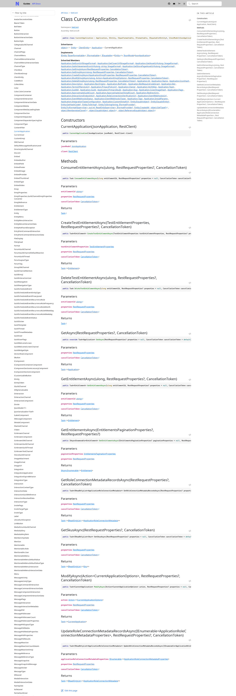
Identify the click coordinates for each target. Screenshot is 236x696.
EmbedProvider (20, 174)
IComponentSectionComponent (27, 372)
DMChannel (19, 142)
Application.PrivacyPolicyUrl (104, 87)
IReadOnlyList (74, 520)
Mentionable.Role (21, 548)
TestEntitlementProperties (101, 246)
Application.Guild (88, 90)
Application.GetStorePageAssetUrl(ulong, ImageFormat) (148, 66)
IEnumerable (115, 659)
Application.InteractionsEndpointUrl (78, 95)
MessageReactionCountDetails (26, 646)
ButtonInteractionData (23, 37)
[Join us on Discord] (174, 3)
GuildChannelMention (23, 271)
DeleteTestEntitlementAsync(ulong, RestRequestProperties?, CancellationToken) (210, 53)
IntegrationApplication (23, 473)
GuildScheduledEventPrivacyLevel (28, 296)
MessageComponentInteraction (27, 592)
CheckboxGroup (20, 73)
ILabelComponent (21, 415)
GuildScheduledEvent (23, 289)
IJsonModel (129, 55)
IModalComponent (22, 422)
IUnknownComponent (23, 437)
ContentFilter (19, 127)
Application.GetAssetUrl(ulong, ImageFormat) (156, 63)
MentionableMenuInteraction (26, 567)
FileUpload (18, 242)
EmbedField (19, 164)
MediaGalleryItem (21, 534)
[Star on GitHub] (169, 3)
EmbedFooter (19, 167)
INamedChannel (21, 426)
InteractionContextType (23, 487)
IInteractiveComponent (23, 401)
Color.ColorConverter (22, 91)
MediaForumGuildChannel (25, 527)
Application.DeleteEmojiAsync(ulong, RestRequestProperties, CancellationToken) (98, 81)
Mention (17, 541)
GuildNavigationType (22, 285)
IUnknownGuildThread (23, 447)
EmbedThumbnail (21, 178)
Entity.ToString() (89, 104)
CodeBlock (18, 81)
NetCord (74, 13)
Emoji (16, 189)
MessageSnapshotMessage (25, 664)
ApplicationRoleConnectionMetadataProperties (146, 659)
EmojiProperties (20, 192)
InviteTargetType (21, 509)
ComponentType (21, 124)
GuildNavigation (21, 282)
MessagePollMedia (22, 628)
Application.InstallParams (156, 98)
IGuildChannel (20, 386)
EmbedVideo (19, 185)
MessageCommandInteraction (26, 585)
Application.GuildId (70, 90)
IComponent (19, 361)
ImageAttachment (21, 458)
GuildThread (19, 329)
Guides (26, 3)
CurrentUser (19, 135)
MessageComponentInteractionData (29, 595)
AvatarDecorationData (23, 19)
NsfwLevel (18, 689)
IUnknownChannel (21, 433)
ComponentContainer (23, 95)
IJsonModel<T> (20, 408)
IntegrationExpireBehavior (25, 476)
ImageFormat (19, 462)
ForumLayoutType (21, 260)
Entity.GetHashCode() (71, 104)
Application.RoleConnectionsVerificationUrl (116, 95)
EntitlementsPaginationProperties (100, 453)
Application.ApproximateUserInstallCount (115, 92)
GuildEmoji (18, 274)
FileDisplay (18, 238)
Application (97, 47)
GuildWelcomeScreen (23, 343)
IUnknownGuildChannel (24, 444)
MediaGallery (19, 530)
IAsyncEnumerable (69, 470)
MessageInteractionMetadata (26, 606)
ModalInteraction (21, 678)
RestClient (73, 151)
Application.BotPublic (117, 84)
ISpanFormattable (76, 55)
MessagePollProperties (23, 635)
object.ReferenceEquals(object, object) (136, 110)
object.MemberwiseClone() (73, 110)
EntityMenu (19, 217)
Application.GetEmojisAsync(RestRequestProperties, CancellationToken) (94, 69)
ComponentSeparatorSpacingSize (28, 120)
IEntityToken (19, 383)
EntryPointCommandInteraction (27, 231)
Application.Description (72, 84)
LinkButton (18, 523)
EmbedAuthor (20, 160)
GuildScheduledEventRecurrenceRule (29, 300)
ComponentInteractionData (25, 102)
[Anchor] (87, 120)
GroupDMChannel (21, 267)
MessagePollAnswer (22, 613)
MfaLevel (18, 675)
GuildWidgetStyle (21, 350)
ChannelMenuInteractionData (26, 62)
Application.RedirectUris (147, 92)
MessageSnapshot (21, 660)
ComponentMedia (21, 106)
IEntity (16, 379)
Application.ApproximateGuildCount (78, 92)
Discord (17, 153)
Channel (17, 48)
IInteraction (19, 393)
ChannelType (19, 66)
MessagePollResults (22, 639)
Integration (18, 469)
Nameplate (18, 686)
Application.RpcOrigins (94, 84)
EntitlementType (21, 209)
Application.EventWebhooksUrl (152, 95)
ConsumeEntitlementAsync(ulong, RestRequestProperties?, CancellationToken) (211, 33)
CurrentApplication (22, 131)
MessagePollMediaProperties (26, 631)
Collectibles (19, 84)
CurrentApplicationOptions (89, 600)
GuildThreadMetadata (23, 332)
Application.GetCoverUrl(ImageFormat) (115, 63)
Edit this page (71, 690)
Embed (17, 156)
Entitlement (19, 206)
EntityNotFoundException (24, 227)
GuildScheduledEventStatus (25, 318)
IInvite (16, 404)
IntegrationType (20, 480)
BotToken (18, 26)
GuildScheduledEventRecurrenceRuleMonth (32, 307)
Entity (16, 213)
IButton (17, 357)
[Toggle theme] (184, 3)
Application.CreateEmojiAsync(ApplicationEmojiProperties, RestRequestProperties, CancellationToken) (108, 75)
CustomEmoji (19, 138)
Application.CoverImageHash (152, 90)
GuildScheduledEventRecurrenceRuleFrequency (34, 303)
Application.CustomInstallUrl (115, 101)
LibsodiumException (22, 520)
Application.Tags (135, 98)
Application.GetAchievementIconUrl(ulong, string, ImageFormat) (91, 66)
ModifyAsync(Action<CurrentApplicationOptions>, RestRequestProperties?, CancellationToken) (211, 101)
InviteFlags (18, 505)
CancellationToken (89, 201)
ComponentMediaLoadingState (27, 109)
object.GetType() (158, 107)
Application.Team (166, 87)
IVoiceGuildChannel (22, 455)
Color (16, 88)
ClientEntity (19, 77)
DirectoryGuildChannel (23, 149)
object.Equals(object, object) (102, 110)
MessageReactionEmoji (23, 649)
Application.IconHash (179, 81)
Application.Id (143, 81)
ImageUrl (18, 465)
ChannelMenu (20, 55)
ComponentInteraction (23, 99)
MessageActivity (20, 577)
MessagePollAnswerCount (25, 617)
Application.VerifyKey (147, 87)
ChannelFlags (19, 52)
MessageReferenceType (24, 657)
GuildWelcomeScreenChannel (26, 347)
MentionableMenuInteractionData (28, 570)
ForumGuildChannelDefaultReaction (29, 253)
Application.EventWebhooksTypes (110, 98)
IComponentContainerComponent (28, 365)
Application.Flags (175, 90)
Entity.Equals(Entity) (160, 101)
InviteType (18, 513)
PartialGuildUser (21, 693)
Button (17, 30)
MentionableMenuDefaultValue (27, 559)
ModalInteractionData (23, 682)
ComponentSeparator (23, 117)
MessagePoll (19, 610)
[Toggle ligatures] (179, 3)
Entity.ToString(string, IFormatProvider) (116, 104)
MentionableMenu (21, 556)
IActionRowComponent (23, 354)
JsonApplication (142, 55)
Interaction (18, 484)
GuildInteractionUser (22, 278)
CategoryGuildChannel (23, 44)
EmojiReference (20, 202)
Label (16, 516)
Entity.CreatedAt (141, 107)
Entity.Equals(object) (140, 101)
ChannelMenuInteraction (24, 59)
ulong (79, 191)
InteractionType (20, 502)
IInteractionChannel (22, 397)
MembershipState (21, 538)
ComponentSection (22, 113)
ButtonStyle (19, 41)
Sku (85, 566)
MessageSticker (20, 668)
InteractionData (20, 491)
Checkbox (18, 70)
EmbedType (19, 182)
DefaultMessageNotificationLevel (27, 145)
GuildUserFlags (20, 339)
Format (17, 246)
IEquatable (107, 55)
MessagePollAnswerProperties (26, 621)
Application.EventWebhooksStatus (77, 98)
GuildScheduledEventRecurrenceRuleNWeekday (34, 310)
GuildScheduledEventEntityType (27, 292)
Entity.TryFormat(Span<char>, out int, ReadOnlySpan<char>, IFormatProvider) (97, 107)
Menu (16, 574)
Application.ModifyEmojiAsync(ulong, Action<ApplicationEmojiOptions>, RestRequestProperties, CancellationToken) (114, 78)
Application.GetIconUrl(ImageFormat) (78, 63)
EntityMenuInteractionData (25, 224)
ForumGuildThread (22, 256)
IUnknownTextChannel (23, 451)
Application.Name (159, 81)
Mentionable (19, 545)
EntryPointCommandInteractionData (29, 235)
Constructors (202, 18)
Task (63, 213)
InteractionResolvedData (24, 498)
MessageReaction (21, 642)
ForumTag (18, 264)
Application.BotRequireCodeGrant (144, 84)
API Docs (36, 3)
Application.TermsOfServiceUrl (75, 87)
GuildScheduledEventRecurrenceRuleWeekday (33, 314)
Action (71, 600)
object (64, 47)
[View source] (190, 20)
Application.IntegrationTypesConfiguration (81, 101)
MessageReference (22, 653)
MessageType (19, 671)
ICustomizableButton (22, 375)
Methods (200, 28)
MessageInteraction (22, 603)
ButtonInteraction (21, 34)
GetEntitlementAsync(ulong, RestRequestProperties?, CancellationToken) (210, 67)
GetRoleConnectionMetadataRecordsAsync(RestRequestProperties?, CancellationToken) (210, 87)
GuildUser (18, 336)
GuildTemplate (20, 325)
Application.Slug (130, 90)
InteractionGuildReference (25, 494)
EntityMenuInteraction (23, 220)
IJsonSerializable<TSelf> (24, 411)
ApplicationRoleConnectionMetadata (101, 520)
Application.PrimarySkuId (109, 90)
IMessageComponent (23, 419)
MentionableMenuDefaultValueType (29, 563)
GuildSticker (19, 321)
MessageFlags (20, 599)
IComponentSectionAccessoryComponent (31, 368)
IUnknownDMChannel (23, 440)
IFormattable (93, 55)
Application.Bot (168, 84)
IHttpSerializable (21, 390)
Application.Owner (127, 87)
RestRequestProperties (83, 196)
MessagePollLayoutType (24, 624)
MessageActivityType (22, 581)
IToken (17, 430)
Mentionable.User (21, 552)
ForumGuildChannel (22, 249)
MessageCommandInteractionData (28, 588)
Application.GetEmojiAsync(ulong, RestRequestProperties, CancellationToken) (97, 72)
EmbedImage (19, 171)
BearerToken (19, 23)
